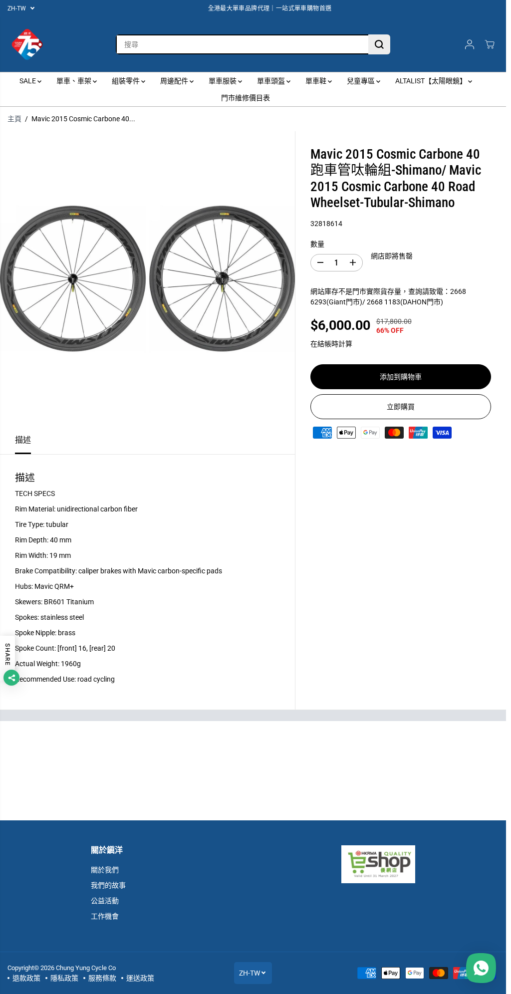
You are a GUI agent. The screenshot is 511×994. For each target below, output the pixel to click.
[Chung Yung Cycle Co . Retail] (27, 44)
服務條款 (102, 978)
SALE (28, 81)
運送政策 (140, 978)
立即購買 (401, 407)
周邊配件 (175, 81)
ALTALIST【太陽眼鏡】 (431, 81)
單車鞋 (316, 81)
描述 (23, 440)
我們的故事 (108, 885)
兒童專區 (361, 81)
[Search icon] (379, 44)
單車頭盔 (271, 81)
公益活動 (105, 901)
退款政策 (26, 978)
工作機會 (105, 916)
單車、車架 (74, 81)
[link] (378, 864)
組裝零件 (126, 81)
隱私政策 (64, 978)
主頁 (14, 119)
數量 (317, 244)
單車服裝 (223, 81)
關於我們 (105, 870)
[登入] (470, 44)
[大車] (490, 44)
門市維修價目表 (245, 98)
